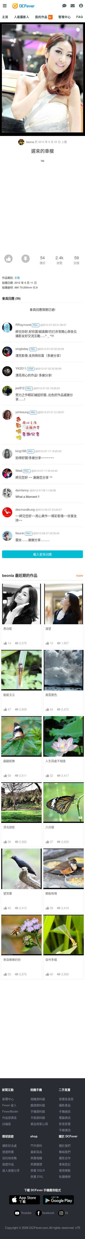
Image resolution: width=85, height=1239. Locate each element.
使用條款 (65, 1170)
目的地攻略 (9, 1158)
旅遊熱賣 (8, 1152)
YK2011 (20, 368)
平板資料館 (38, 1117)
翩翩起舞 (9, 761)
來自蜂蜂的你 (12, 960)
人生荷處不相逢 (55, 761)
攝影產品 (65, 1105)
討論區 (6, 1124)
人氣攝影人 (21, 17)
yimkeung (22, 412)
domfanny (22, 490)
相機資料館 (38, 1099)
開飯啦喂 (51, 893)
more (79, 575)
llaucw (19, 533)
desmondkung (25, 509)
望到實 (7, 893)
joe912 (19, 388)
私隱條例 (65, 1176)
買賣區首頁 (66, 1099)
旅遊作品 (8, 1164)
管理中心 (64, 17)
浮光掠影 (9, 827)
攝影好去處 (9, 1145)
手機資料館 (38, 1111)
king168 (20, 451)
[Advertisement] (42, 209)
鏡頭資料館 (38, 1105)
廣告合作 (65, 1158)
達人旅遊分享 (11, 1170)
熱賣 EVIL (37, 1176)
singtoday (21, 348)
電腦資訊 (65, 1117)
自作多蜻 (51, 960)
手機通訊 (65, 1111)
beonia (30, 142)
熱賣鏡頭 (36, 1164)
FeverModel (10, 1111)
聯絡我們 (65, 1152)
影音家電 (65, 1124)
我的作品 (43, 17)
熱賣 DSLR (38, 1170)
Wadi (18, 470)
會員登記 (65, 1164)
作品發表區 (9, 1117)
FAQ (79, 17)
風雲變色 (51, 695)
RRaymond (23, 324)
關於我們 (65, 1145)
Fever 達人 (9, 1105)
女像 (17, 278)
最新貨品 (36, 1152)
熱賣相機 (36, 1158)
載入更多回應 (42, 554)
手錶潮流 (65, 1130)
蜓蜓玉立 (9, 695)
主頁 (5, 17)
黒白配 (7, 628)
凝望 (48, 628)
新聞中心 (8, 1099)
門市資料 (36, 1145)
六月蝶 (49, 827)
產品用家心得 (39, 1124)
